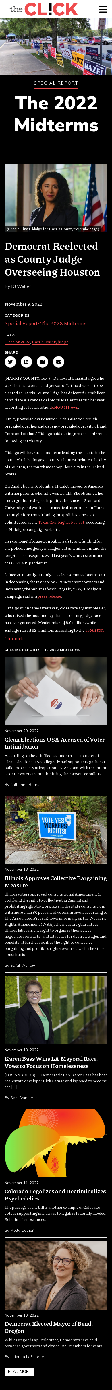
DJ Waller (21, 286)
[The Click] (43, 9)
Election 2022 (17, 341)
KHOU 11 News (64, 407)
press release (49, 596)
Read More (19, 1371)
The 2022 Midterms (56, 114)
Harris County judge (50, 341)
